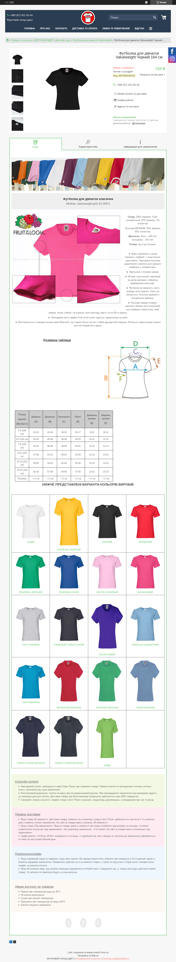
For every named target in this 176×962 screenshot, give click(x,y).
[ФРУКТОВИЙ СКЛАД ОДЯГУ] (88, 17)
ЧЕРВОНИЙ (145, 542)
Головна (29, 28)
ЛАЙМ (107, 765)
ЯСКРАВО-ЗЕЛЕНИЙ (30, 592)
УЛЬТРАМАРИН (31, 702)
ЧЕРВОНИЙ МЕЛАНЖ (69, 707)
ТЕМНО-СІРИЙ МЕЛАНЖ (69, 763)
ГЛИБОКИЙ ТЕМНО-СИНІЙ (69, 644)
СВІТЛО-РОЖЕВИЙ (107, 592)
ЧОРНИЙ (107, 542)
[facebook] (10, 942)
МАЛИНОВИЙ (145, 592)
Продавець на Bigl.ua (88, 955)
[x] (14, 942)
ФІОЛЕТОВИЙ (107, 654)
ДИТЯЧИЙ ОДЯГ (43, 40)
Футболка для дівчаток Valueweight (92, 40)
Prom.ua (104, 952)
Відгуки (139, 28)
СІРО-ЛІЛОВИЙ (30, 644)
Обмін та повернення (116, 28)
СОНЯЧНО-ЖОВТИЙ (69, 549)
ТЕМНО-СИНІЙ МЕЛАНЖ (30, 763)
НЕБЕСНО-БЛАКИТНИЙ (145, 644)
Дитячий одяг (63, 40)
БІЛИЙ (30, 542)
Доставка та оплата (84, 28)
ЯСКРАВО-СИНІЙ (69, 592)
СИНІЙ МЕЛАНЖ (145, 707)
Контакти (61, 28)
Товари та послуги (21, 40)
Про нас (45, 28)
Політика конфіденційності (116, 959)
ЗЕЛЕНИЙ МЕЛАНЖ (107, 707)
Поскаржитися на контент (88, 959)
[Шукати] (154, 17)
